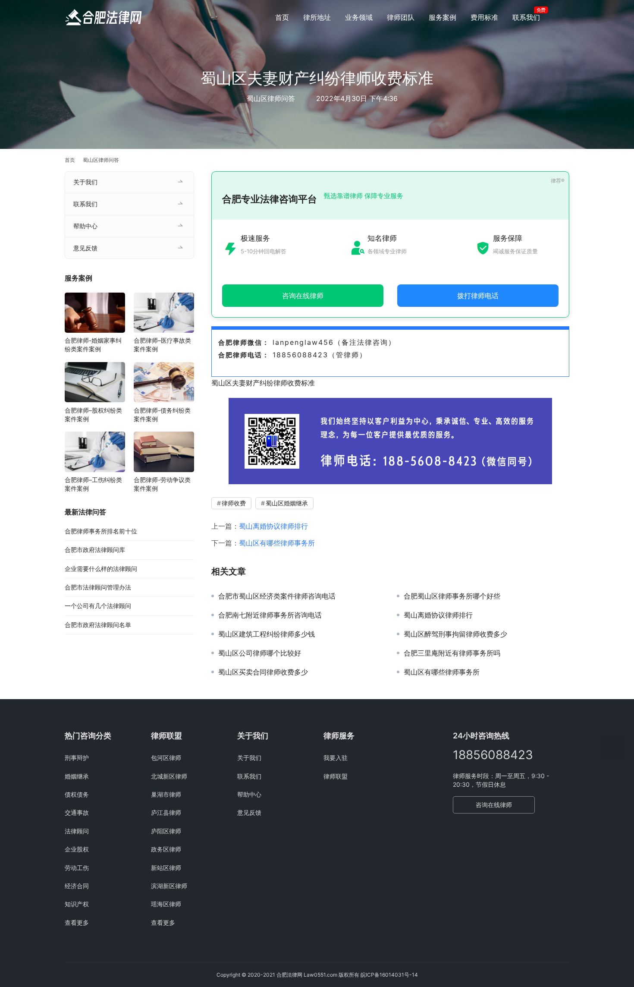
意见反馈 (85, 248)
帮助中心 (85, 226)
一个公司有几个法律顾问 (98, 605)
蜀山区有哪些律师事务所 (277, 543)
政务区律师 (166, 849)
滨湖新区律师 (169, 885)
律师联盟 (335, 776)
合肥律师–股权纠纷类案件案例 (93, 414)
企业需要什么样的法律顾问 (101, 568)
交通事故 (77, 812)
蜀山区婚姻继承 (287, 503)
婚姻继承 (77, 776)
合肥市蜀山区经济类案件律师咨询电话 (277, 596)
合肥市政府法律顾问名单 (98, 624)
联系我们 (526, 17)
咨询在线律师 (494, 804)
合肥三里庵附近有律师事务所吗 (452, 653)
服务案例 (442, 17)
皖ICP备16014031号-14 (389, 974)
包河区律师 (166, 757)
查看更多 (77, 922)
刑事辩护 (77, 757)
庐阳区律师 (166, 831)
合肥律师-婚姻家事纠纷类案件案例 (93, 345)
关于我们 (85, 182)
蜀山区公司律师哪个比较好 (259, 653)
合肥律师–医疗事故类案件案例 (162, 345)
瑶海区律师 (166, 904)
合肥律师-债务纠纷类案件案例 (162, 414)
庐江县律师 (166, 812)
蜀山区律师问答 (271, 98)
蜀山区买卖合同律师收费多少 (263, 672)
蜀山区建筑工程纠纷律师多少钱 (266, 634)
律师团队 (400, 17)
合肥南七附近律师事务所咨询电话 (270, 615)
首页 (282, 17)
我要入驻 (335, 757)
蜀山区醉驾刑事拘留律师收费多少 (455, 634)
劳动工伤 (77, 867)
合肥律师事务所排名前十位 (101, 531)
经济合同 (77, 885)
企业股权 (77, 849)
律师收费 (234, 503)
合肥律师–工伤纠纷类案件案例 (93, 484)
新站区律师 (166, 867)
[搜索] (565, 17)
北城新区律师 (169, 776)
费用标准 (484, 17)
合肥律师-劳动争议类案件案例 (162, 484)
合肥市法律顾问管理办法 (98, 587)
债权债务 (77, 794)
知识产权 (77, 904)
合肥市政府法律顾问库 (95, 549)
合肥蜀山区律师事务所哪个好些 (452, 596)
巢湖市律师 (166, 794)
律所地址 (317, 17)
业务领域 (359, 17)
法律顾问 (77, 831)
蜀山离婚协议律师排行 (273, 526)
